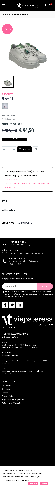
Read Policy (18, 296)
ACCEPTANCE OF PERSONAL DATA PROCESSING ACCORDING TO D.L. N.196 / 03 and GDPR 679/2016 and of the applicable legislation (29, 294)
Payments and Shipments (13, 399)
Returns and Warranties (12, 403)
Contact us (12, 179)
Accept (33, 483)
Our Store (6, 389)
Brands (5, 392)
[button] (45, 5)
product (7, 94)
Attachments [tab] (25, 222)
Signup (44, 286)
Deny (44, 483)
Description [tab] (8, 222)
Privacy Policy (8, 396)
